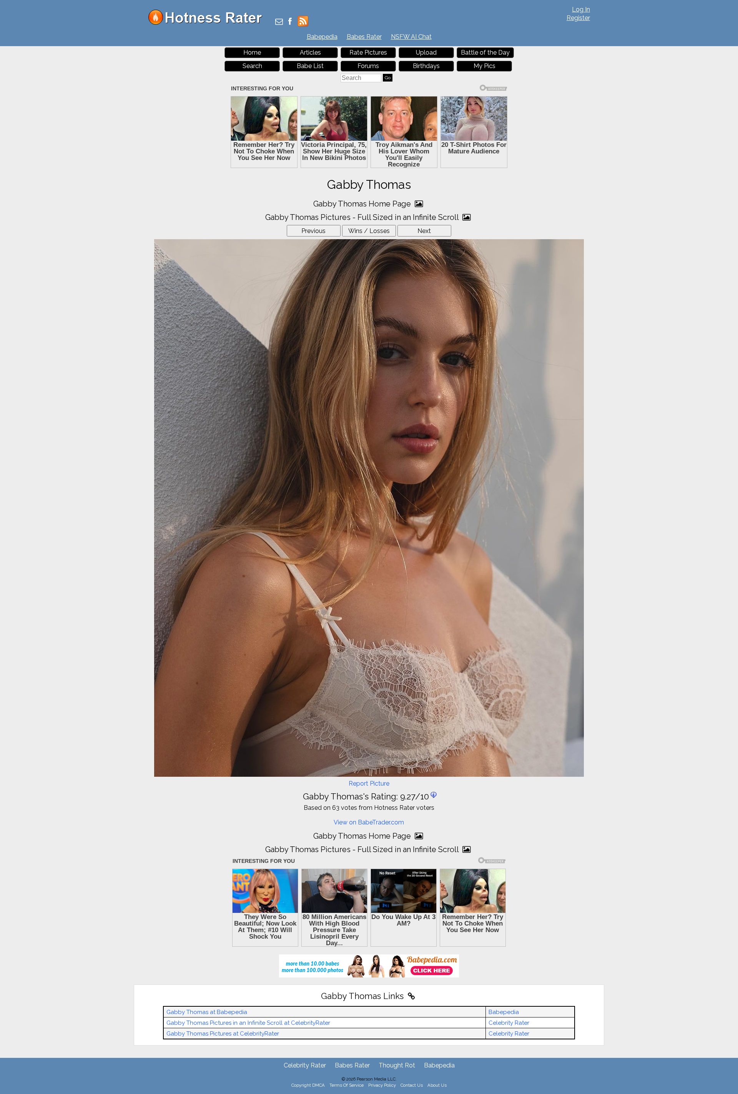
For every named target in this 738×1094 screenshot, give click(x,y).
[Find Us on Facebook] (290, 22)
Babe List (310, 66)
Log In (581, 9)
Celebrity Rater (509, 1022)
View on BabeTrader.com (369, 822)
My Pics (484, 66)
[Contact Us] (279, 22)
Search (252, 66)
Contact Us (412, 1085)
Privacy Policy (382, 1085)
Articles (310, 52)
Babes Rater (364, 36)
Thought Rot (397, 1065)
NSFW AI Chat (411, 36)
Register (578, 18)
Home (252, 52)
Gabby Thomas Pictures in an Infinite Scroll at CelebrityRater (248, 1022)
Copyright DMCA (308, 1085)
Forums (368, 66)
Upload (426, 52)
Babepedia (322, 36)
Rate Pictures (368, 52)
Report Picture (369, 783)
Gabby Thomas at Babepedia (206, 1012)
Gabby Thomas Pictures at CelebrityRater (222, 1033)
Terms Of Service (346, 1085)
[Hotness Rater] (208, 23)
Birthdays (426, 66)
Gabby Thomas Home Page (363, 203)
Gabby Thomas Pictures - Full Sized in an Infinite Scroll (362, 217)
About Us (437, 1085)
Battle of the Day (485, 52)
